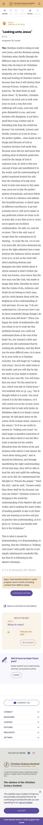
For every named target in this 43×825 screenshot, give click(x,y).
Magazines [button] (9, 717)
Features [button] (8, 727)
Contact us (24, 702)
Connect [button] (8, 712)
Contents (29, 642)
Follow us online (16, 753)
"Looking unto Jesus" (17, 32)
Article (10, 22)
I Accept (21, 810)
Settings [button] (8, 737)
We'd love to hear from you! (24, 660)
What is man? (16, 624)
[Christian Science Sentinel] (22, 4)
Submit (16, 675)
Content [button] (8, 722)
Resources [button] (9, 732)
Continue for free (21, 593)
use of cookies (25, 802)
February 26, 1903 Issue (16, 24)
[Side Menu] (4, 4)
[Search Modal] (39, 4)
